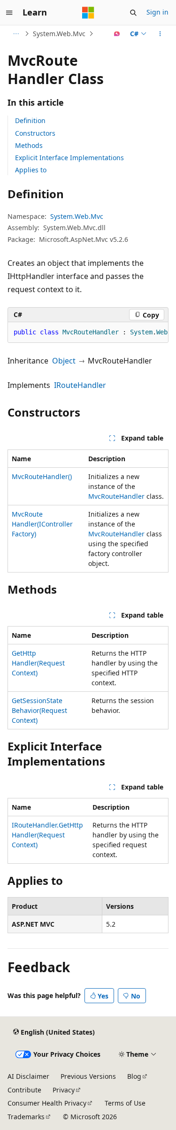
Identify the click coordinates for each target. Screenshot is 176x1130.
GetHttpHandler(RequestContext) (38, 663)
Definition (30, 120)
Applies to (30, 169)
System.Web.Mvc (59, 33)
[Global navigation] (9, 12)
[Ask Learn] (117, 33)
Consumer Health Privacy (47, 1103)
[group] (88, 332)
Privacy (64, 1089)
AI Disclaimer (28, 1076)
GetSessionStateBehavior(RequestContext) (39, 710)
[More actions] (160, 33)
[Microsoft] (88, 13)
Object (64, 361)
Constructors (35, 133)
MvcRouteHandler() (42, 476)
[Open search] (133, 12)
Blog (134, 1076)
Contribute (24, 1089)
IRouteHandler (80, 385)
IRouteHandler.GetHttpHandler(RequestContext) (47, 834)
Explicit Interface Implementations (69, 157)
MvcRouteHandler (116, 496)
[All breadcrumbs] (16, 33)
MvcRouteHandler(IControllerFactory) (42, 524)
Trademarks (26, 1116)
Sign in (157, 12)
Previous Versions (88, 1076)
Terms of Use (125, 1103)
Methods (29, 145)
